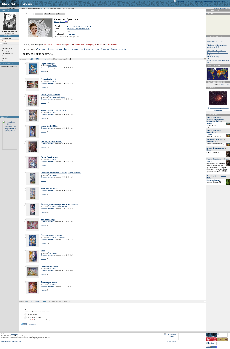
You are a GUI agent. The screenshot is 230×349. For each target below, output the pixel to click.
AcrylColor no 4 (212, 132)
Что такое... (48, 44)
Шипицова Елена (213, 139)
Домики (58, 44)
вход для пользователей (222, 8)
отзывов (43, 71)
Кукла (209, 150)
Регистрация (6, 51)
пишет (220, 117)
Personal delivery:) (48, 79)
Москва (56, 22)
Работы (4, 43)
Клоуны (114, 49)
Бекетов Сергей (212, 117)
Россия (62, 22)
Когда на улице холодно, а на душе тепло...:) (59, 204)
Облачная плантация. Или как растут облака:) (61, 173)
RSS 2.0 (25, 324)
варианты (32, 324)
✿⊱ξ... (209, 178)
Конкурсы (5, 41)
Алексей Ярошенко (213, 148)
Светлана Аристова (47, 68)
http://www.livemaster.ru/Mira (78, 29)
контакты (14, 334)
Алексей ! (210, 161)
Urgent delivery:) (48, 64)
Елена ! (209, 134)
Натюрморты (91, 44)
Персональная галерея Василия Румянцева (218, 109)
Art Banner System (171, 341)
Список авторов (7, 53)
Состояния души (55, 49)
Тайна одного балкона (50, 95)
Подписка (5, 58)
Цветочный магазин (49, 266)
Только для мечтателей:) (51, 142)
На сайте (39, 14)
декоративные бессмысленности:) (85, 49)
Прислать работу (7, 48)
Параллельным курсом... (51, 235)
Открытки (67, 44)
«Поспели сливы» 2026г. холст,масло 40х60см (215, 120)
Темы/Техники (49, 14)
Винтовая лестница (49, 188)
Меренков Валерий (213, 180)
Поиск (4, 56)
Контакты (29, 14)
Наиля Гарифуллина (214, 176)
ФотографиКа (111, 44)
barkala (72, 34)
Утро (43, 251)
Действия (61, 14)
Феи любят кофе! (48, 220)
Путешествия (78, 44)
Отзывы (4, 46)
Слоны (101, 44)
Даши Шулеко (225, 84)
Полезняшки (6, 61)
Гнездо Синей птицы (49, 157)
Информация (6, 38)
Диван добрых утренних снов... (54, 110)
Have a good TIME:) (49, 126)
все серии (122, 49)
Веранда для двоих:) (49, 282)
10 (41, 59)
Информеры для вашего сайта (11, 341)
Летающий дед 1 (9, 32)
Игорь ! (209, 123)
